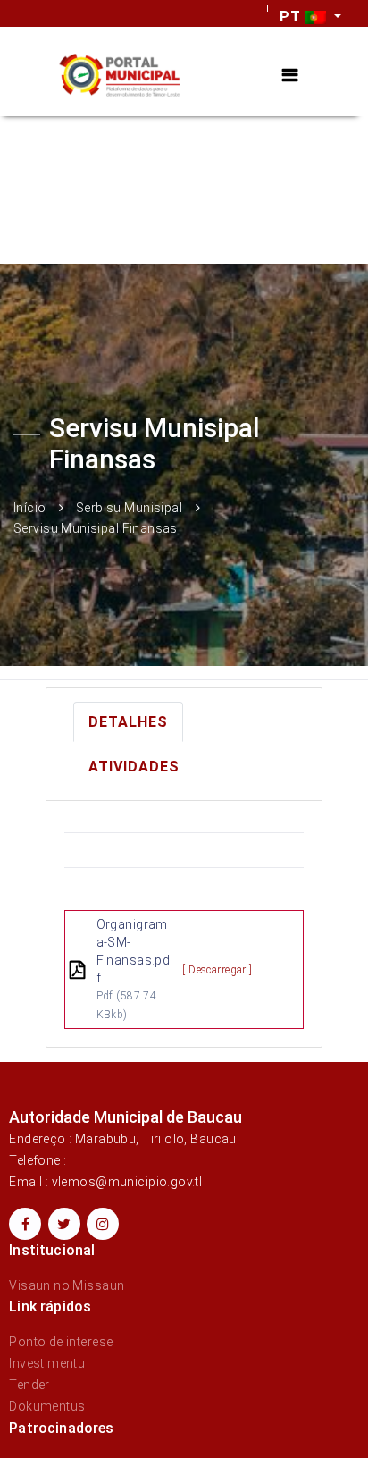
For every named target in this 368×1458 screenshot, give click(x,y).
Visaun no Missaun (66, 1285)
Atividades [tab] (134, 766)
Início (29, 507)
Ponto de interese (61, 1342)
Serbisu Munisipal (129, 507)
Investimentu (47, 1363)
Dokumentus (47, 1406)
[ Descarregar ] (217, 970)
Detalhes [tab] (128, 721)
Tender (29, 1385)
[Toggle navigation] (290, 75)
